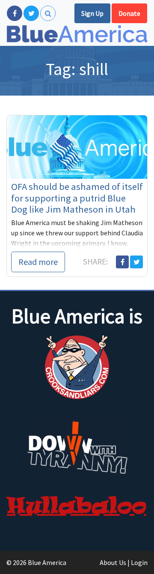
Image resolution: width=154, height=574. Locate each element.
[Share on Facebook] (122, 261)
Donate (129, 13)
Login (139, 562)
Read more (38, 261)
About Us (113, 562)
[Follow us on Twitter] (31, 13)
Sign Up (92, 13)
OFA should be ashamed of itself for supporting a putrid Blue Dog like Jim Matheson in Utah (77, 198)
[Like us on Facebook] (14, 13)
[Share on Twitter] (136, 261)
